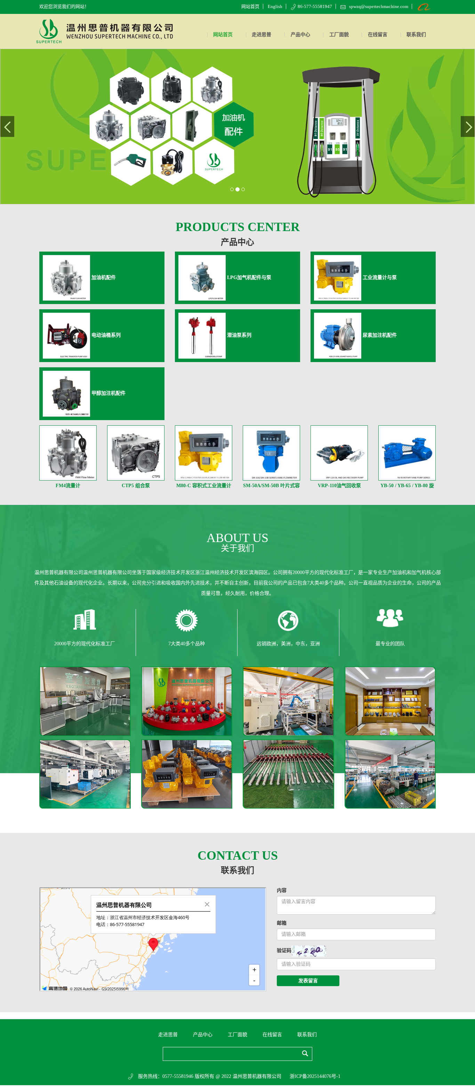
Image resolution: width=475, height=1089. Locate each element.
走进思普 (261, 34)
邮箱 (282, 923)
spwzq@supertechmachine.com (378, 6)
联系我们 (416, 34)
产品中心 (300, 34)
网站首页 (250, 6)
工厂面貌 (339, 34)
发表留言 (308, 980)
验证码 (284, 950)
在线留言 (377, 34)
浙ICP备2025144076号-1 (315, 1076)
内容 (282, 890)
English (275, 6)
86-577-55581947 (315, 6)
